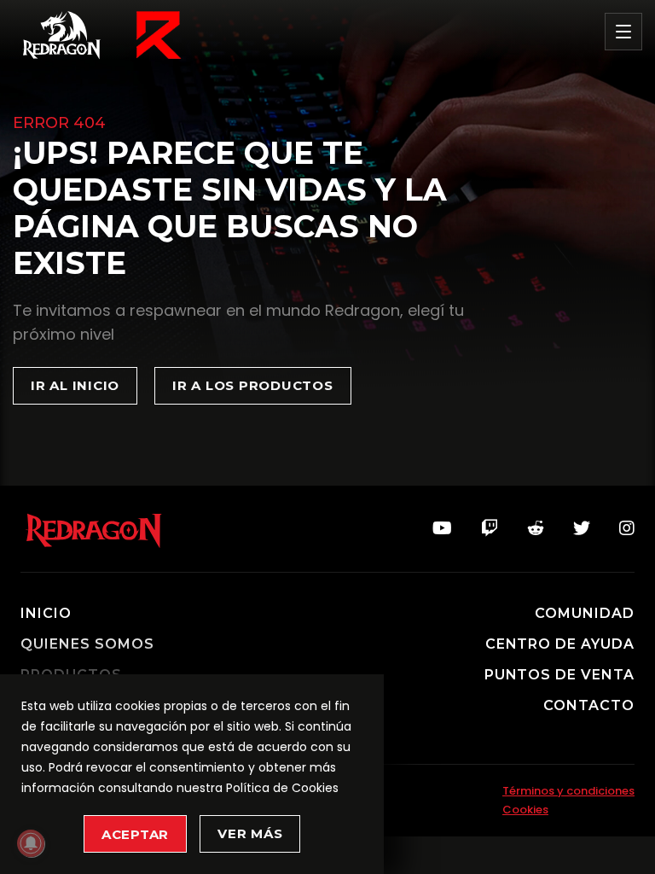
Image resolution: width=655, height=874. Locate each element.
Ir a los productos (252, 385)
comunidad (585, 614)
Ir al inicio (75, 385)
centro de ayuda (560, 644)
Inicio (46, 614)
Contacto (589, 706)
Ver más (249, 833)
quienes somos (87, 644)
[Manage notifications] (30, 843)
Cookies (525, 809)
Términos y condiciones (568, 791)
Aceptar (135, 834)
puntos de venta (559, 675)
